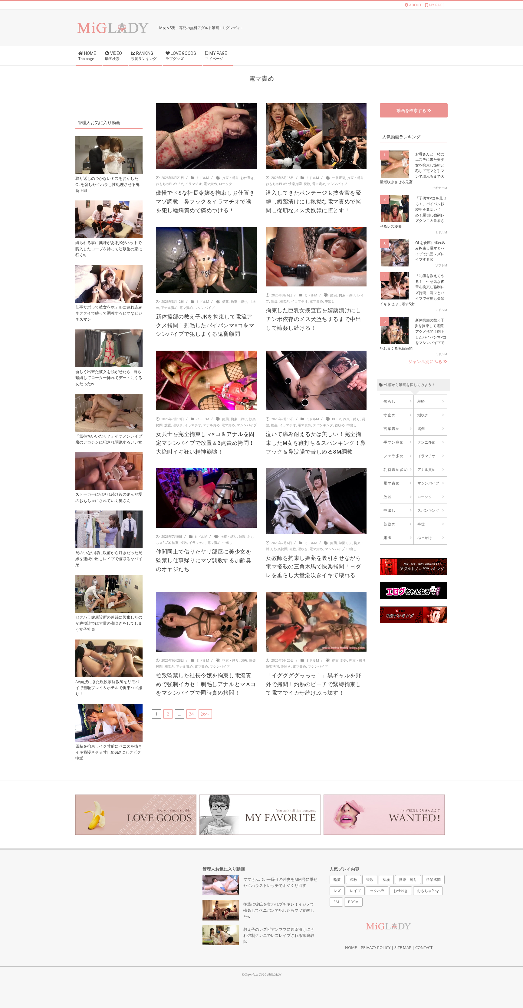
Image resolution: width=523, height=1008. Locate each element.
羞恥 (421, 401)
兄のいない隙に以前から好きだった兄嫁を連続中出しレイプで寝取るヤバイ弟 (108, 558)
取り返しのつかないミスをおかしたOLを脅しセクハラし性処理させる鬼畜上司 (107, 184)
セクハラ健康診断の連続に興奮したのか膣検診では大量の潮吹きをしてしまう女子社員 (108, 623)
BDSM (336, 419)
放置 (167, 425)
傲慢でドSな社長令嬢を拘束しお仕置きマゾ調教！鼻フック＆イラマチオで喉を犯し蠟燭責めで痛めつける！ (205, 201)
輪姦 (274, 301)
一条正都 (338, 177)
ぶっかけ (424, 537)
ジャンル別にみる (425, 361)
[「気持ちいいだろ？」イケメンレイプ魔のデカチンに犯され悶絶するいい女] (109, 397)
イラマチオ (193, 183)
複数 (307, 183)
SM (181, 183)
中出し (330, 301)
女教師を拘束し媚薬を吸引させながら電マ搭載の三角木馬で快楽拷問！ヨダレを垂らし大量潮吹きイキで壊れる (313, 567)
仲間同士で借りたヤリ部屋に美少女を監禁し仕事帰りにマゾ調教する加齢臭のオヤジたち (203, 560)
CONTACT (424, 947)
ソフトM (441, 265)
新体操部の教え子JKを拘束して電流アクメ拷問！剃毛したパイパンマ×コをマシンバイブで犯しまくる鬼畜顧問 (205, 325)
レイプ (355, 890)
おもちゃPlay (166, 183)
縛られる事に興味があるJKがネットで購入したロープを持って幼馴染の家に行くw (108, 248)
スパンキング (323, 425)
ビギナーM (439, 188)
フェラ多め (393, 455)
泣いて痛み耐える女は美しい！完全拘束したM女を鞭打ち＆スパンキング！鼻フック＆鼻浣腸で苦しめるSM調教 (316, 443)
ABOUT (415, 5)
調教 (242, 536)
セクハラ (377, 890)
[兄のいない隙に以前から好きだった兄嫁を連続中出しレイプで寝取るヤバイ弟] (109, 514)
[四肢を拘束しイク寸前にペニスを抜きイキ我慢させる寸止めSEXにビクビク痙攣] (109, 707)
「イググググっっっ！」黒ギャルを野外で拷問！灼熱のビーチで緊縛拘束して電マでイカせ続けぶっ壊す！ (313, 684)
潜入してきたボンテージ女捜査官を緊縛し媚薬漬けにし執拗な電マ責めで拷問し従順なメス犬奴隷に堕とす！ (313, 201)
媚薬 (225, 301)
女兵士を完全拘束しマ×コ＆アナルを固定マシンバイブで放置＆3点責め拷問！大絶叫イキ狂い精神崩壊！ (205, 443)
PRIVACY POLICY (375, 947)
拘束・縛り (230, 177)
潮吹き (284, 301)
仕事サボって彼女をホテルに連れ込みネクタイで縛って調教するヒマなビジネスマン (108, 313)
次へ (205, 714)
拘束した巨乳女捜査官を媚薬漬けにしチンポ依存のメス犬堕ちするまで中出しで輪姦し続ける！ (313, 319)
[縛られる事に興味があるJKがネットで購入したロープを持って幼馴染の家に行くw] (109, 204)
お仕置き (247, 177)
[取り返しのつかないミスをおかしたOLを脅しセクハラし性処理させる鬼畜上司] (109, 140)
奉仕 (421, 524)
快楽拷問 (295, 183)
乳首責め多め (395, 469)
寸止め (389, 415)
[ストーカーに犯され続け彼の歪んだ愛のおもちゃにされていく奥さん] (109, 456)
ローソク (225, 183)
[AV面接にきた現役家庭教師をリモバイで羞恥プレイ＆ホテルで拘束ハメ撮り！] (109, 643)
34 (191, 714)
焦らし (389, 401)
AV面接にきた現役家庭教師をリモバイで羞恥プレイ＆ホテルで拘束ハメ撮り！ (108, 687)
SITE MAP (402, 947)
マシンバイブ (337, 183)
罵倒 (421, 428)
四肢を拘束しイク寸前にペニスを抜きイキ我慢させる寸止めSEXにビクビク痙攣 (108, 752)
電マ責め (210, 183)
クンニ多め (426, 442)
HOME (351, 947)
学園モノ (345, 542)
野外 (343, 660)
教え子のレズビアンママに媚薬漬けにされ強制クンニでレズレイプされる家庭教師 (278, 935)
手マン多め (393, 442)
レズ (337, 890)
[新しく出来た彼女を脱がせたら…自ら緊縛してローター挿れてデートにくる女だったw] (109, 333)
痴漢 (386, 879)
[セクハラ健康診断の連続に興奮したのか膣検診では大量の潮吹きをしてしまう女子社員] (109, 578)
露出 (387, 537)
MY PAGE (436, 5)
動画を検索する (411, 110)
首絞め (340, 425)
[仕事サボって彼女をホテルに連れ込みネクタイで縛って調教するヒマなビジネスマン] (109, 268)
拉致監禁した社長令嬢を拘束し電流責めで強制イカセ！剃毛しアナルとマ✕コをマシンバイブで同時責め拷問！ (206, 684)
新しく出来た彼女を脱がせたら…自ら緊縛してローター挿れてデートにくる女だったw (108, 377)
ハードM (202, 419)
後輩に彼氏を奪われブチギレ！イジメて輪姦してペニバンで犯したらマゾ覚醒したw (278, 910)
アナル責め (169, 307)
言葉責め (391, 428)
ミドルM (202, 177)
